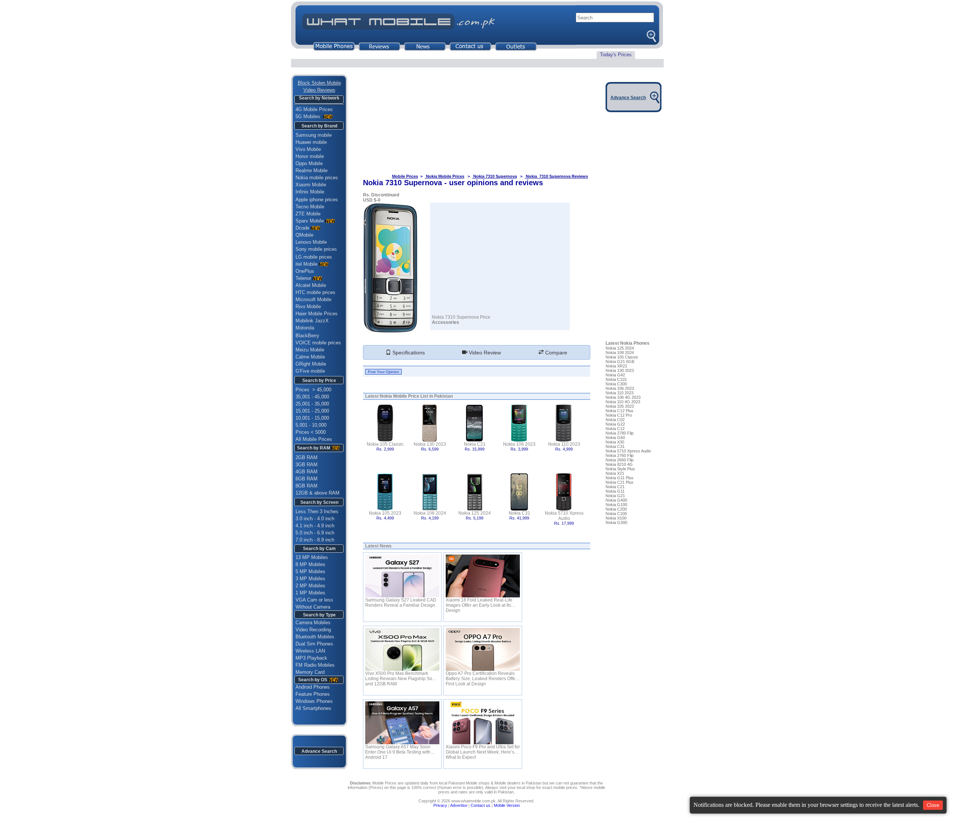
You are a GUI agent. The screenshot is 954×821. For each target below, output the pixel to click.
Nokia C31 (519, 513)
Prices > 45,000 (313, 389)
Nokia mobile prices (317, 177)
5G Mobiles (309, 116)
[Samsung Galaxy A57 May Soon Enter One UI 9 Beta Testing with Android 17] (402, 722)
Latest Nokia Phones (628, 343)
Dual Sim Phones (314, 644)
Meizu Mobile (310, 350)
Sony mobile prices (316, 249)
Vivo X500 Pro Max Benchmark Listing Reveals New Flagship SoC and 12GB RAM (400, 676)
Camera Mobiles (313, 622)
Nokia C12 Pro (619, 415)
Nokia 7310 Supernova (494, 176)
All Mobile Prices (314, 439)
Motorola (305, 328)
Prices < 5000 (311, 432)
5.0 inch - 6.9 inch (315, 533)
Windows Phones (312, 701)
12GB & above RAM (317, 493)
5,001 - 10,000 (311, 425)
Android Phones (310, 687)
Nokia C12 (615, 428)
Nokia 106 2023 (519, 444)
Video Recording (313, 629)
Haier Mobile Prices (317, 313)
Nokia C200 (616, 509)
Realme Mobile (312, 170)
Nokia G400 (616, 500)
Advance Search (319, 751)
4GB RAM (307, 471)
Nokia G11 (615, 491)
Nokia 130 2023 (430, 444)
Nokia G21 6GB (620, 361)
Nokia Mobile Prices (444, 176)
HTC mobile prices (315, 292)
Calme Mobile (310, 357)
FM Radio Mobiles (315, 665)
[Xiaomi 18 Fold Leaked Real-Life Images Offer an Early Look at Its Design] (483, 576)
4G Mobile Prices (314, 109)
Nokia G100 (616, 504)
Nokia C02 (615, 419)
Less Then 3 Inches (317, 511)
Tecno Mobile (310, 206)
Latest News (378, 546)
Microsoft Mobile (313, 299)
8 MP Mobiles (310, 564)
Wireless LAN (310, 651)
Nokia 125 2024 (474, 513)
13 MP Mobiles (312, 557)
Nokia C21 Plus (620, 482)
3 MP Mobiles (310, 578)
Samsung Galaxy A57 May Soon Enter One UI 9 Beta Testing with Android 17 (397, 749)
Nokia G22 (615, 424)
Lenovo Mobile (311, 242)
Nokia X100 (616, 518)
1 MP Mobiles (310, 593)
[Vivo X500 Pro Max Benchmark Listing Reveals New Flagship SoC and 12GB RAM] (402, 649)
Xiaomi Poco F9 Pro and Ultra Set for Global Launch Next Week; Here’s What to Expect (483, 749)
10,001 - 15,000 (312, 418)
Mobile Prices (405, 176)
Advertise (458, 805)
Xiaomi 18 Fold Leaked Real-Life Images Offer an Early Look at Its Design (479, 602)
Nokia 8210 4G (619, 464)
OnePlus (305, 271)
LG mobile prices (314, 257)
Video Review (484, 353)
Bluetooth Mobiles (315, 637)
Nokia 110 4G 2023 (623, 402)
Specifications (408, 353)
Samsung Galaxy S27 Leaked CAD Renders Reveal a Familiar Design (400, 602)
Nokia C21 (475, 444)
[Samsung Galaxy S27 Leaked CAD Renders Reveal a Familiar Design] (402, 576)
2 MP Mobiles (310, 585)
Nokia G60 (615, 437)
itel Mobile (307, 264)
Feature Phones (310, 694)
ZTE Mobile (308, 214)
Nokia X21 (615, 473)
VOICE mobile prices (318, 342)
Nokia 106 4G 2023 (623, 397)
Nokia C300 (616, 384)
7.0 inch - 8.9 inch (315, 540)
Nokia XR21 (616, 366)
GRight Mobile (311, 364)
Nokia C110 (616, 379)
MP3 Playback (311, 658)
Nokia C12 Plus (620, 410)
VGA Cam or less (314, 600)
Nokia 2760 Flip (620, 455)
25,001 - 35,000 (312, 404)
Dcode (302, 228)
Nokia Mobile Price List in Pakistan (416, 396)
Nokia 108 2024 (430, 513)
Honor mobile (310, 156)
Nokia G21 (615, 495)
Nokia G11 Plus (620, 478)
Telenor (303, 278)
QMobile (304, 235)
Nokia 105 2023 (385, 513)
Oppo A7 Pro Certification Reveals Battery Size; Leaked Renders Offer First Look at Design (481, 676)
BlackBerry (307, 335)
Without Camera (313, 607)
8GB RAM (307, 486)
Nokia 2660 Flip (620, 460)
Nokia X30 (615, 442)
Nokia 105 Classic (385, 444)
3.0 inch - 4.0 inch (315, 518)
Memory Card (310, 672)
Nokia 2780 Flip (620, 433)
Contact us (480, 805)
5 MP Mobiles (310, 571)
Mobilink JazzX (312, 320)
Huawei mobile (311, 142)
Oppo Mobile (309, 163)
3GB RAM (307, 464)
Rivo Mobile (308, 306)
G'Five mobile (310, 371)
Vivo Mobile (308, 149)
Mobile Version (507, 805)
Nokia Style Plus (620, 469)
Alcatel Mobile (311, 285)
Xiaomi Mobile (311, 184)
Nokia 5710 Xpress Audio (564, 516)
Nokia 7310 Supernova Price (461, 317)
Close (933, 805)
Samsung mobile (314, 135)
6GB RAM (307, 478)
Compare (555, 353)
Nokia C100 (616, 513)
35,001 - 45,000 (312, 397)
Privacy (440, 805)
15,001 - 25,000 (312, 411)
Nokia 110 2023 (564, 444)
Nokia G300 (616, 522)
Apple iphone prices (317, 199)
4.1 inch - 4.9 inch (315, 525)
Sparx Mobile (310, 221)
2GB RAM (307, 457)
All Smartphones (311, 708)
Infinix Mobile (310, 192)
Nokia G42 (615, 375)
